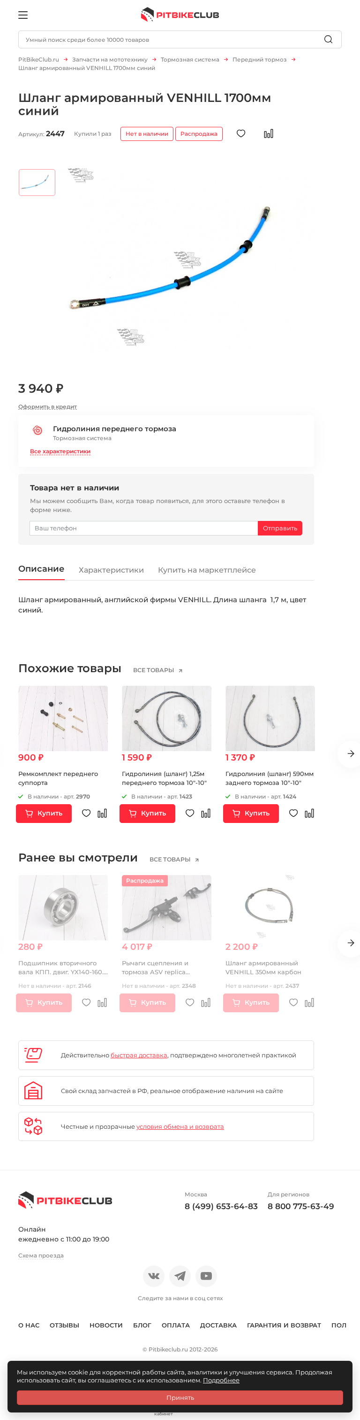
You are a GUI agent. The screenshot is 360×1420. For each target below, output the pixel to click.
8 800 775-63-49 (301, 1206)
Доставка (218, 1325)
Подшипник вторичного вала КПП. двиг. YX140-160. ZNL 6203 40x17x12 (61, 972)
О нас (28, 1325)
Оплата (176, 1325)
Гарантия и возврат (284, 1325)
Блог (142, 1325)
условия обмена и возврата (180, 1126)
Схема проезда (41, 1255)
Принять (180, 1397)
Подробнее (221, 1380)
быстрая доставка (139, 1055)
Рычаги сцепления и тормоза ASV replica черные (155, 972)
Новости (106, 1325)
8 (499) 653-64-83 (221, 1206)
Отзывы (64, 1325)
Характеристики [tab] (111, 569)
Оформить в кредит (47, 406)
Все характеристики (60, 451)
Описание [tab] (41, 569)
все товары (154, 670)
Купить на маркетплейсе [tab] (207, 569)
